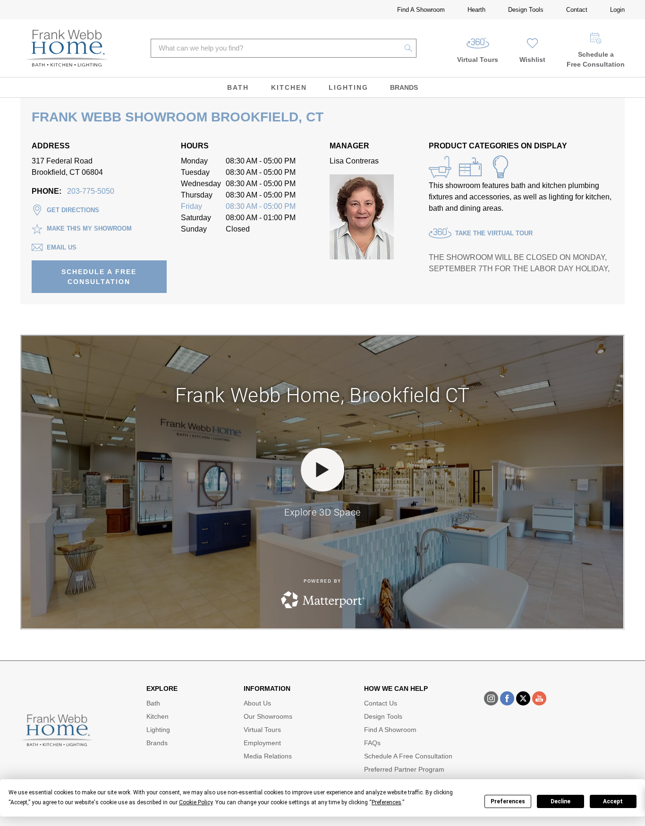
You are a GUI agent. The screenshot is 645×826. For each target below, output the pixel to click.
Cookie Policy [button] (195, 802)
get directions (73, 210)
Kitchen (289, 87)
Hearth (476, 9)
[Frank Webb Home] (66, 48)
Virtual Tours (477, 59)
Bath (238, 87)
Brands (404, 87)
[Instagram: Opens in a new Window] (491, 698)
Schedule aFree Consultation (596, 59)
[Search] (408, 48)
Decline (560, 801)
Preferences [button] (386, 802)
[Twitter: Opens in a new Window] (523, 698)
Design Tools (525, 9)
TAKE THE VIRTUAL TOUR (494, 233)
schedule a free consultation (98, 276)
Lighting (348, 87)
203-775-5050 (90, 191)
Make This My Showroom (89, 228)
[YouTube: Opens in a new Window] (539, 698)
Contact (576, 9)
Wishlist (532, 59)
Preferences (508, 801)
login (617, 9)
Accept (613, 801)
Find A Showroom (421, 9)
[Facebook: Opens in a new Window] (507, 698)
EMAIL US (61, 247)
